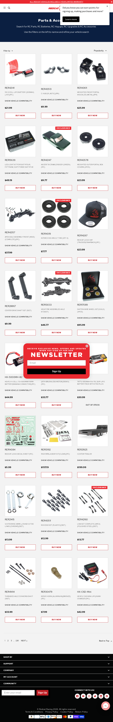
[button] (105, 705)
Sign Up (56, 371)
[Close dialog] (86, 346)
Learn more (71, 19)
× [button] (107, 6)
